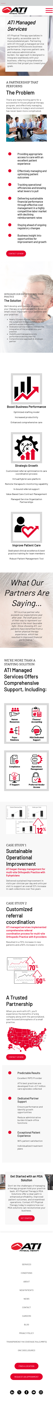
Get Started (26, 1218)
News (26, 1298)
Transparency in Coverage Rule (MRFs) (26, 1341)
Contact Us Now (16, 254)
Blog (26, 1324)
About (26, 1281)
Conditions (26, 1273)
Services (26, 1264)
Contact (26, 1307)
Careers (26, 1316)
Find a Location (26, 1366)
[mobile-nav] (48, 11)
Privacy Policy (26, 1333)
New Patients (26, 1290)
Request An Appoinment (26, 1376)
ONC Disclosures (26, 1350)
